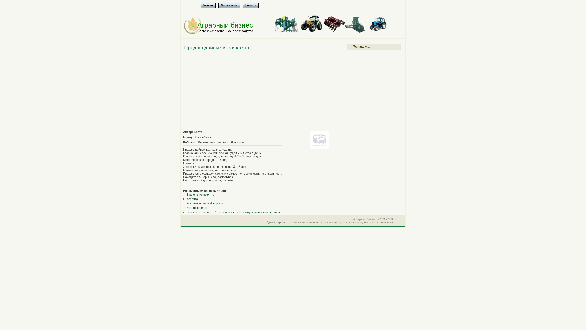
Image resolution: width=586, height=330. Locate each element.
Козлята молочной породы (205, 203)
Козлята (192, 199)
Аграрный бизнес (225, 25)
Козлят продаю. (198, 207)
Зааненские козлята (200, 194)
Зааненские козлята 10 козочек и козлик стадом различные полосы (233, 212)
